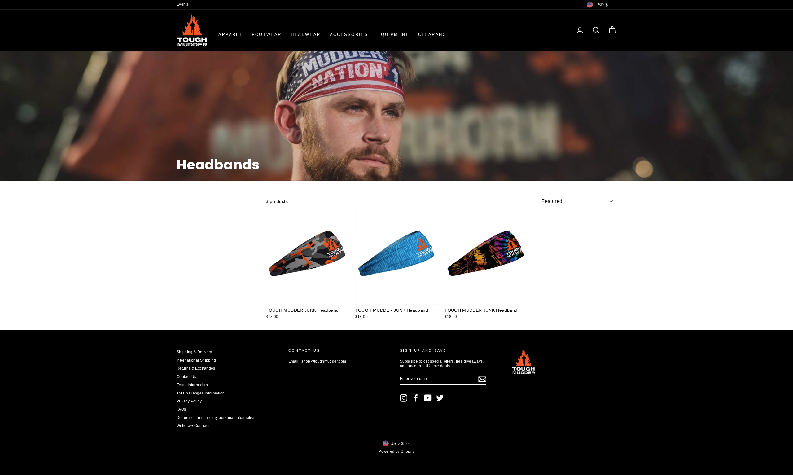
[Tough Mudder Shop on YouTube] (428, 398)
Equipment (393, 34)
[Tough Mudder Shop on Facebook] (415, 398)
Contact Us (186, 377)
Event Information (192, 385)
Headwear (306, 34)
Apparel (230, 34)
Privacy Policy (189, 401)
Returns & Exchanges (196, 368)
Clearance (434, 34)
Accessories (349, 34)
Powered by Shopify (396, 451)
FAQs (181, 409)
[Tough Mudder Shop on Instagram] (403, 398)
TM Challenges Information (201, 393)
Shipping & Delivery (194, 352)
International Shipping (196, 360)
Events (183, 4)
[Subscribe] (482, 379)
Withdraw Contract (193, 426)
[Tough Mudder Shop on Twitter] (440, 398)
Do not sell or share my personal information (216, 418)
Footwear (267, 34)
